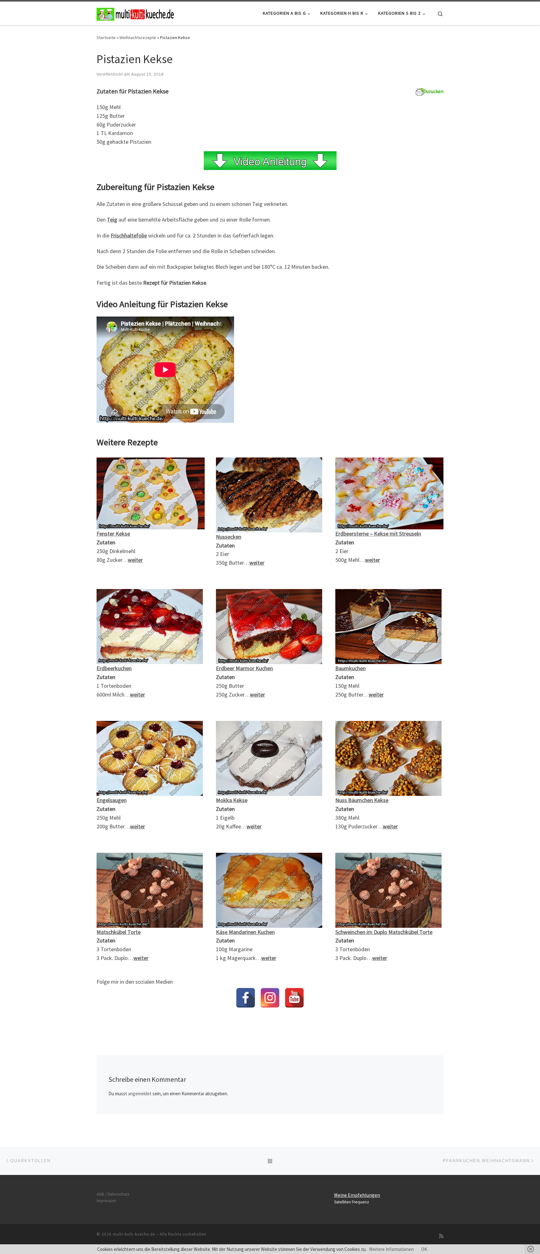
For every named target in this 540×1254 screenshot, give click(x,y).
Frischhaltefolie (129, 235)
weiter (390, 826)
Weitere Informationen (391, 1249)
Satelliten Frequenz (351, 1202)
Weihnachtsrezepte (137, 37)
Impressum (106, 1200)
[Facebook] (246, 998)
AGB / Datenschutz (113, 1194)
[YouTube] (294, 998)
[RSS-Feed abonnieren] (441, 1236)
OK (424, 1249)
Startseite (106, 37)
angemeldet (140, 1094)
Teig (112, 219)
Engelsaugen (112, 800)
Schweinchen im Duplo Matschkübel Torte (383, 932)
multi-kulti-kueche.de (134, 1234)
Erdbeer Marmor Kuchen (244, 668)
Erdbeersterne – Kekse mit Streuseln (378, 533)
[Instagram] (270, 998)
